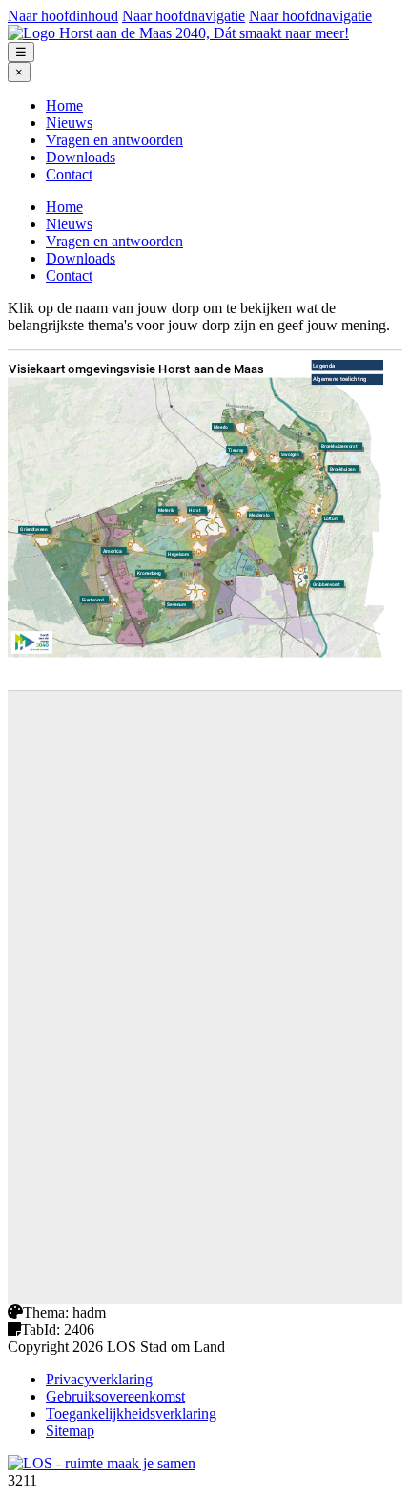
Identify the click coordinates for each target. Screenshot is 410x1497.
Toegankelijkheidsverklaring (131, 1413)
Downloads (80, 258)
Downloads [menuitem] (80, 157)
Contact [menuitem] (69, 174)
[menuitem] (224, 106)
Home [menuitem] (64, 105)
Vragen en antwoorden (114, 241)
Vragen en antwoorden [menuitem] (114, 140)
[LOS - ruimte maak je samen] (101, 1463)
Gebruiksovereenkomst (115, 1396)
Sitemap (70, 1431)
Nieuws (69, 224)
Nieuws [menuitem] (69, 123)
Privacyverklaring (99, 1379)
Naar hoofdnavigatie (183, 16)
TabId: (40, 1329)
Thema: (46, 1312)
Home (64, 207)
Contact (69, 275)
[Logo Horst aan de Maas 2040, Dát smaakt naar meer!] (178, 33)
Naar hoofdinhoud (63, 16)
